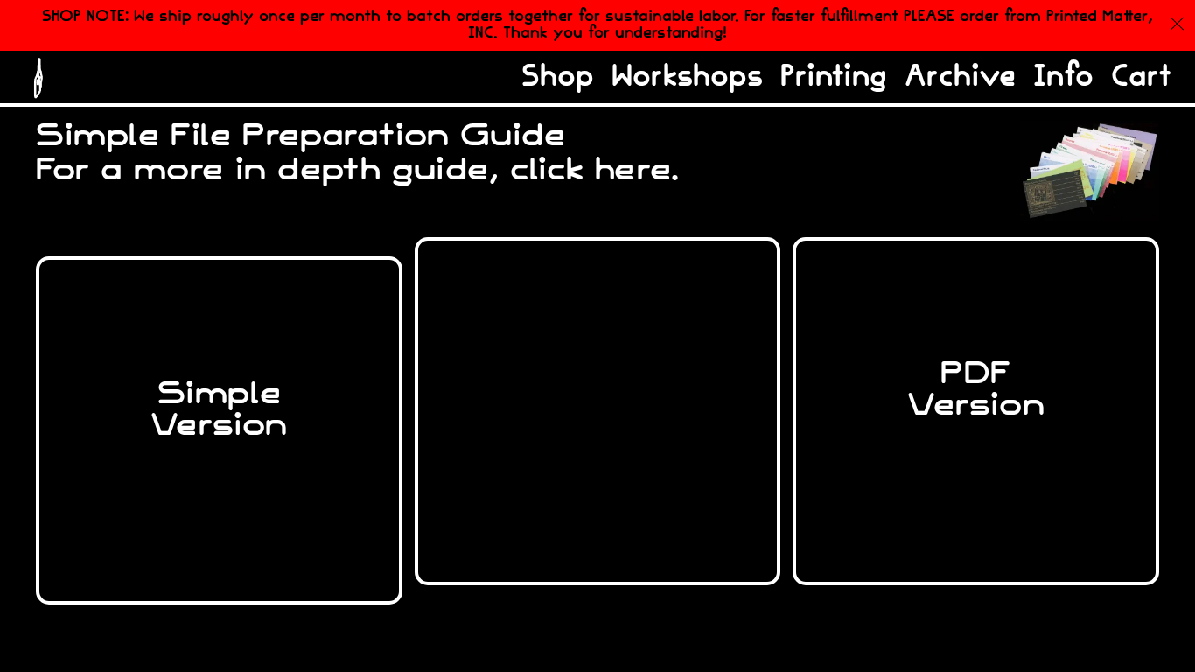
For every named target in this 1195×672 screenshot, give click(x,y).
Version (597, 407)
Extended (597, 375)
